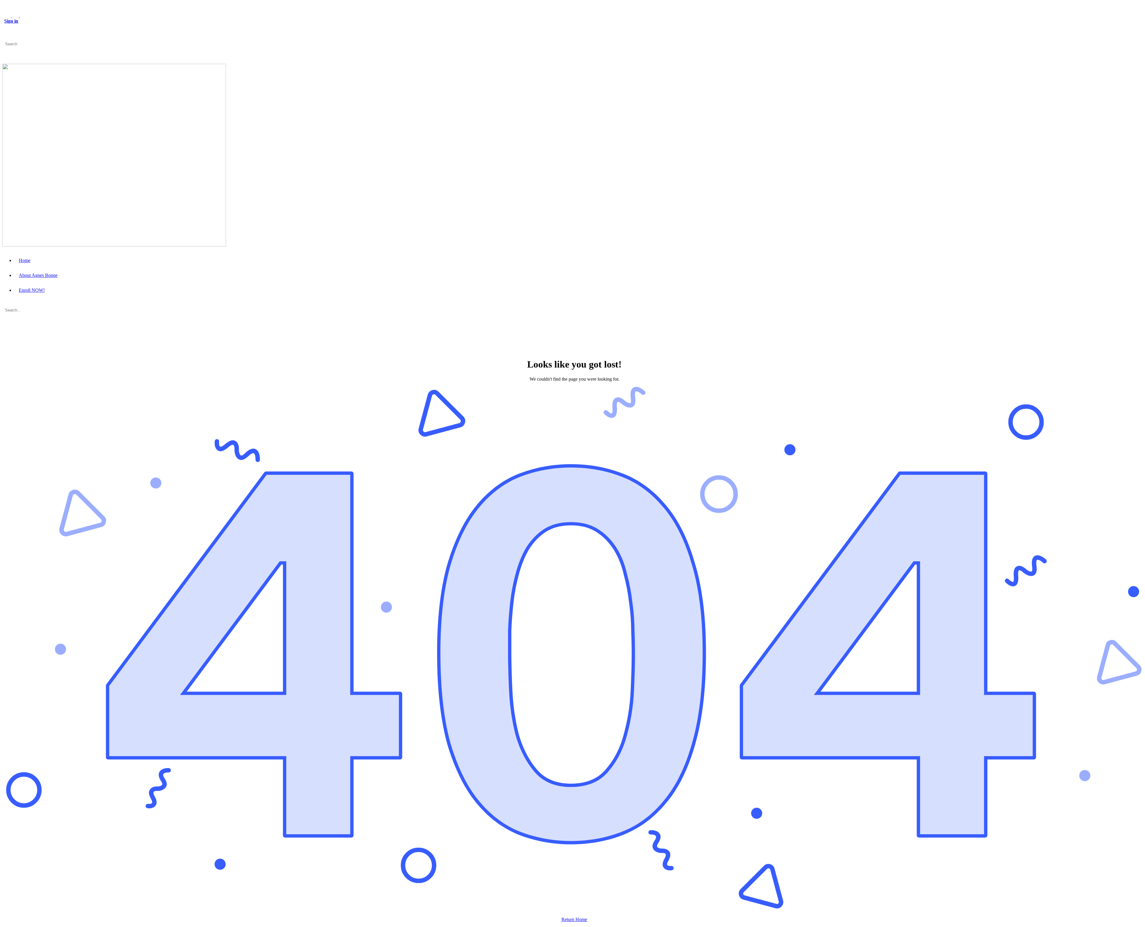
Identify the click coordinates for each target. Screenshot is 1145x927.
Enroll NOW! (32, 290)
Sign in (11, 21)
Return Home (574, 919)
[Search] (5, 38)
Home (24, 260)
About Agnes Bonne (38, 275)
